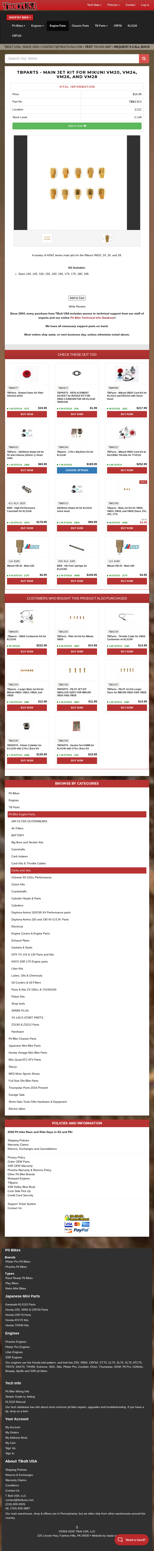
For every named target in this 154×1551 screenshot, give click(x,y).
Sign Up (10, 1448)
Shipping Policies (18, 1140)
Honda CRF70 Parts (18, 1314)
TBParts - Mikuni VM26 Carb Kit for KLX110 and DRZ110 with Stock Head (127, 396)
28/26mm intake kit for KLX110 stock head (74, 509)
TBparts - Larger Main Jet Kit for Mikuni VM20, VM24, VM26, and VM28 (25, 692)
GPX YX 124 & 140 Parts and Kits (32, 954)
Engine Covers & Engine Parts (30, 933)
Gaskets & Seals (21, 947)
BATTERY (17, 835)
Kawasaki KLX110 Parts (20, 1304)
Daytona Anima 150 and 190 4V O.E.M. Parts (40, 919)
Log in (145, 5)
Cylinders (17, 905)
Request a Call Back (132, 46)
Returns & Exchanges (19, 1474)
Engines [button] (36, 25)
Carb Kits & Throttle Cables (28, 863)
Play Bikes (11, 1283)
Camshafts (18, 849)
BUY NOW (27, 414)
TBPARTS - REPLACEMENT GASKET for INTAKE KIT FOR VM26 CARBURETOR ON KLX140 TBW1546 (76, 397)
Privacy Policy (16, 1157)
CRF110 (16, 35)
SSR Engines (13, 1357)
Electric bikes (17, 1108)
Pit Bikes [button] (18, 25)
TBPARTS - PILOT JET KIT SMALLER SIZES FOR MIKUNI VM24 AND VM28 (74, 692)
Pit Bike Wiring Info (17, 1391)
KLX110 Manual (15, 1401)
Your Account (16, 1419)
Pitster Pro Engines (17, 1346)
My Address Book (16, 1437)
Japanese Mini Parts (22, 1296)
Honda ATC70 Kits (16, 1320)
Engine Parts (58, 25)
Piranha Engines (15, 1341)
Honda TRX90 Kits (17, 1325)
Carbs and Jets (21, 870)
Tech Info (13, 1383)
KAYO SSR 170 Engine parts (29, 961)
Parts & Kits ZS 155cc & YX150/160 (33, 989)
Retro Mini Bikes (15, 1288)
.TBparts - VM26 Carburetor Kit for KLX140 (26, 638)
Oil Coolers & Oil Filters (26, 982)
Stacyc (13, 1066)
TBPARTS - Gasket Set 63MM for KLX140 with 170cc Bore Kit (75, 747)
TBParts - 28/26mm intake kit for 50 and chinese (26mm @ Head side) (25, 455)
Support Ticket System (22, 1203)
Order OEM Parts (19, 1161)
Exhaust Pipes (20, 940)
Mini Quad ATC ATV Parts (25, 1059)
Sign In (9, 1453)
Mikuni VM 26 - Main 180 (120, 566)
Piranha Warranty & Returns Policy (29, 1170)
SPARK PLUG (20, 1010)
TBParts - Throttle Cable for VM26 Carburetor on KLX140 (126, 638)
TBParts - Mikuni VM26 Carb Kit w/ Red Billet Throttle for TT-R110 (126, 453)
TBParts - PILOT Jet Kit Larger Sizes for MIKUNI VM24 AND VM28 (126, 691)
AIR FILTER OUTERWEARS (29, 821)
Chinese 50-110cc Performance (31, 877)
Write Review (77, 306)
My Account (12, 1427)
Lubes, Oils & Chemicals (26, 975)
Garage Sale (17, 1094)
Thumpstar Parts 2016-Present (28, 1087)
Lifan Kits (17, 968)
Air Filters (17, 828)
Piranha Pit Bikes (16, 1266)
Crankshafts (19, 891)
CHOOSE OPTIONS (77, 470)
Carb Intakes (19, 856)
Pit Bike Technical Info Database (92, 317)
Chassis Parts (80, 25)
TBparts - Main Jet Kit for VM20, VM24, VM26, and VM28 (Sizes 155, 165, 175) (127, 511)
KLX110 (132, 25)
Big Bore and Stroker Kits (27, 842)
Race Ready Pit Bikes (19, 1278)
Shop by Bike (19, 17)
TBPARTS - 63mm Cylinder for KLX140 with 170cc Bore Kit (24, 747)
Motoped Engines (19, 1178)
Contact (130, 5)
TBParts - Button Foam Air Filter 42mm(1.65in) (25, 394)
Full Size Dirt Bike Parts (23, 1080)
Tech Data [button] (93, 5)
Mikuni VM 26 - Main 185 (20, 566)
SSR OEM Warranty (20, 1165)
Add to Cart (75, 125)
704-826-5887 (102, 46)
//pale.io (112, 1535)
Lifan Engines (14, 1352)
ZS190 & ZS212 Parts (25, 1024)
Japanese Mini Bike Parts (25, 1045)
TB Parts (14, 807)
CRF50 (118, 25)
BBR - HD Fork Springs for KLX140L (72, 567)
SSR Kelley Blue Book (21, 1186)
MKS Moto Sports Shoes (24, 1073)
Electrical (17, 926)
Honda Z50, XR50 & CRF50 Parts (26, 1309)
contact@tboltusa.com (61, 46)
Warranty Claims (18, 1144)
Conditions (12, 1485)
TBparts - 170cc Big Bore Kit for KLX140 (75, 453)
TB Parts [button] (100, 25)
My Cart (10, 1442)
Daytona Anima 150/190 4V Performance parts (41, 912)
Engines (14, 800)
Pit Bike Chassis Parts (22, 1038)
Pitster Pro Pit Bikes (17, 1261)
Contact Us (15, 1208)
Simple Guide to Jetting (20, 1396)
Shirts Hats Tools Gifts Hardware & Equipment (38, 1101)
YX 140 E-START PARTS (27, 1017)
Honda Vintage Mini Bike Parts (28, 1052)
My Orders (12, 1432)
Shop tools (18, 1003)
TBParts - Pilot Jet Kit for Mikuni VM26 (75, 638)
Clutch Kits (18, 884)
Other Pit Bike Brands (21, 1174)
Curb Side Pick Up (19, 1191)
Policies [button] (112, 5)
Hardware (17, 1031)
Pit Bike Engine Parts (22, 814)
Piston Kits (18, 996)
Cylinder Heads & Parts (26, 898)
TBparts (13, 1182)
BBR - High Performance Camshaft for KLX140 (21, 509)
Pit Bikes (14, 793)
